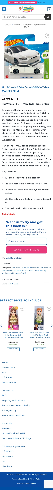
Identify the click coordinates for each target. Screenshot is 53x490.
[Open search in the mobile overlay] (26, 17)
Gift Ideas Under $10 (34, 270)
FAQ (4, 395)
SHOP (8, 24)
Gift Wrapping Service (13, 446)
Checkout (7, 466)
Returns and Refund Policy (16, 405)
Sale (4, 372)
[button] (4, 9)
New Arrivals (8, 367)
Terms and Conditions (13, 415)
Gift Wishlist (8, 451)
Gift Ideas (7, 377)
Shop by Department (34, 24)
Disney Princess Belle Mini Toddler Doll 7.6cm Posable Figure (13, 335)
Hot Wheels (13, 284)
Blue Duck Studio (29, 483)
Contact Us (8, 390)
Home (17, 24)
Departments (9, 382)
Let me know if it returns (26, 250)
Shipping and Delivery (13, 400)
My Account (8, 456)
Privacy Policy (9, 410)
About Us (7, 423)
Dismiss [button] (41, 2)
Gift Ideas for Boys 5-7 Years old (25, 268)
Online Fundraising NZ (13, 433)
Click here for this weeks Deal (22, 2)
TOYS (26, 27)
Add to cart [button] (13, 348)
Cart (4, 461)
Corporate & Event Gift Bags (16, 438)
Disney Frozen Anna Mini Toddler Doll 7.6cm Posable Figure (40, 335)
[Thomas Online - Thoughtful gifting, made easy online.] (26, 9)
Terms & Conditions (20, 479)
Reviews (6, 428)
